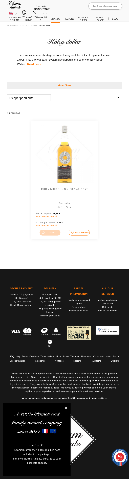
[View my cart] (45, 14)
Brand (34, 25)
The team (74, 356)
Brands (116, 356)
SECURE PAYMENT (21, 288)
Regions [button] (69, 18)
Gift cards (107, 307)
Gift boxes (107, 303)
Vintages (59, 361)
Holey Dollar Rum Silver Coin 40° (64, 188)
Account (34, 16)
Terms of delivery (30, 356)
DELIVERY (50, 288)
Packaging (96, 361)
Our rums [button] (28, 18)
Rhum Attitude (13, 6)
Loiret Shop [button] (100, 18)
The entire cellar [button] (14, 18)
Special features (17, 361)
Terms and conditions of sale (54, 356)
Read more (34, 64)
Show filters (64, 85)
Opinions (115, 361)
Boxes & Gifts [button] (83, 18)
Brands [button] (55, 18)
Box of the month (107, 310)
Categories (40, 361)
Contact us (98, 356)
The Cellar (25, 25)
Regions (77, 361)
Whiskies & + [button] (41, 18)
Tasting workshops (107, 300)
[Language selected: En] (12, 13)
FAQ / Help (15, 356)
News (108, 356)
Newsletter (86, 356)
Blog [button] (115, 18)
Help (24, 16)
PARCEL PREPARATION (79, 291)
